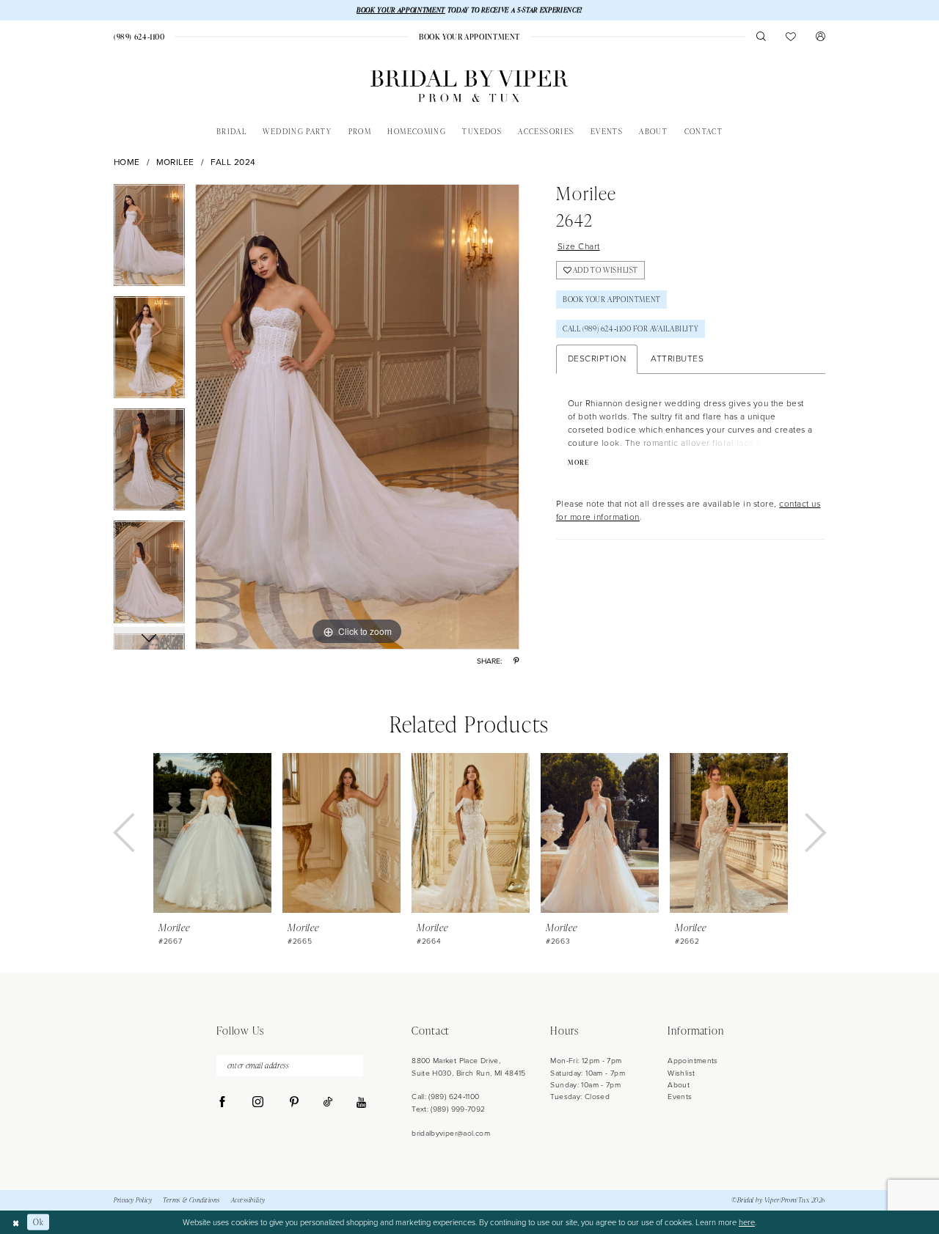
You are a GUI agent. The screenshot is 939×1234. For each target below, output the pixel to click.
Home (127, 162)
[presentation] (212, 833)
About (679, 1084)
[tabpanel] (149, 240)
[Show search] (761, 36)
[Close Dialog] (16, 1222)
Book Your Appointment (612, 299)
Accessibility (248, 1200)
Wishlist (681, 1073)
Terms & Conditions (191, 1200)
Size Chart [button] (579, 246)
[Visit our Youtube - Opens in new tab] (361, 1103)
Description (597, 358)
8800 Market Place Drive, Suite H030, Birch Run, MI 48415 (469, 1066)
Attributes (677, 358)
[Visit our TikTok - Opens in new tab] (328, 1102)
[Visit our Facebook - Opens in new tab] (222, 1102)
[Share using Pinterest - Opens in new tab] (516, 661)
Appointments (692, 1060)
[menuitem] (139, 37)
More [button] (578, 462)
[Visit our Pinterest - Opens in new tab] (294, 1102)
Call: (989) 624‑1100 (445, 1096)
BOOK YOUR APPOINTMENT (401, 10)
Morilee (175, 162)
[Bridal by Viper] (469, 86)
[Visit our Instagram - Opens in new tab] (258, 1102)
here (747, 1222)
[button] (820, 36)
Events (680, 1096)
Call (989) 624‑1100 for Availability (630, 328)
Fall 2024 (234, 162)
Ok (38, 1221)
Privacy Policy (133, 1200)
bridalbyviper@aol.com (451, 1133)
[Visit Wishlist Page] (791, 36)
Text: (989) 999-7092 (448, 1108)
